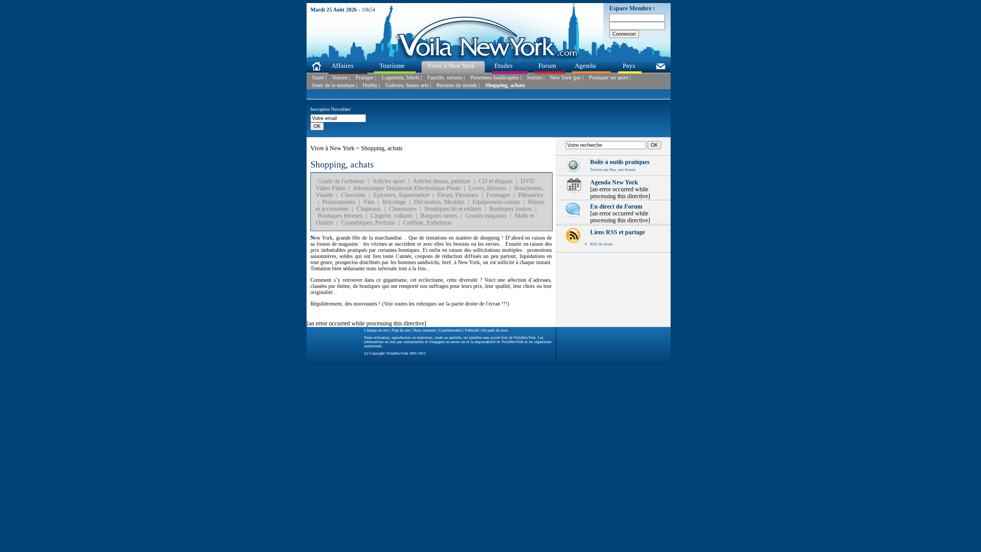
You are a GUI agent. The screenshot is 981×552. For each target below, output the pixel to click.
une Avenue (626, 170)
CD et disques (496, 181)
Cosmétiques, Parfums (368, 222)
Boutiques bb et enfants (453, 208)
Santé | (319, 77)
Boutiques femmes (340, 215)
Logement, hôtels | (402, 77)
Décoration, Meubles (439, 202)
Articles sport (388, 181)
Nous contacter (424, 330)
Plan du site (401, 330)
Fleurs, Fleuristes (457, 195)
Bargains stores (438, 215)
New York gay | (567, 77)
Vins (368, 202)
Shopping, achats (505, 85)
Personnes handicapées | (496, 77)
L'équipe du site (376, 330)
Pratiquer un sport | (610, 77)
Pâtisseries (530, 195)
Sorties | (536, 77)
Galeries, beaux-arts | (408, 85)
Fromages (498, 195)
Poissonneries (338, 202)
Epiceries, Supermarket (401, 195)
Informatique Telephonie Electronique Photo (407, 188)
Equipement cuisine (496, 202)
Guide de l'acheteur (341, 181)
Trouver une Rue (603, 170)
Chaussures (403, 208)
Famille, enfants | (446, 77)
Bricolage (394, 202)
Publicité (472, 330)
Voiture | (341, 77)
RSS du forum (601, 244)
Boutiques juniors (510, 208)
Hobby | (371, 85)
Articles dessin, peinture (442, 181)
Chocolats (353, 195)
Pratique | (366, 77)
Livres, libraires (487, 188)
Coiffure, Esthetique (427, 222)
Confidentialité (450, 330)
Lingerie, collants (391, 215)
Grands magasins (486, 215)
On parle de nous (495, 330)
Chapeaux (368, 208)
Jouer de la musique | (335, 85)
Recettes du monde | (458, 85)
